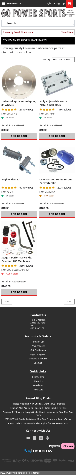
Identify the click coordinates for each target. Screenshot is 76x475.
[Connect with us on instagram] (41, 438)
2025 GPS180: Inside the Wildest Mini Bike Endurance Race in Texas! (38, 419)
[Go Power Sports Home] (38, 13)
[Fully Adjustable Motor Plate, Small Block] (57, 82)
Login (48, 3)
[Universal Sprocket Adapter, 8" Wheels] (19, 82)
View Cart (38, 389)
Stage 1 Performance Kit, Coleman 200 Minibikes (16, 259)
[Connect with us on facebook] (34, 438)
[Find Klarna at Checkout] (38, 446)
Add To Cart (19, 136)
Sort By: (47, 59)
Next (69, 301)
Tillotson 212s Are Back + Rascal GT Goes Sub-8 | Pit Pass (38, 407)
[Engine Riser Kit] (19, 160)
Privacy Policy (38, 345)
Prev (6, 301)
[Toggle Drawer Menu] (3, 3)
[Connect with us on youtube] (28, 438)
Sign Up (60, 3)
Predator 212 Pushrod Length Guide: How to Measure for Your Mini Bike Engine (38, 414)
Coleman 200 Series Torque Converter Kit (55, 181)
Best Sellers (38, 376)
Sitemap (38, 362)
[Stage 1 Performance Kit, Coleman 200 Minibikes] (19, 238)
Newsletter (38, 385)
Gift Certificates (38, 350)
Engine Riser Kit (11, 179)
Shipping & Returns (38, 358)
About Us (38, 381)
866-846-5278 (14, 3)
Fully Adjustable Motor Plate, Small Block (53, 103)
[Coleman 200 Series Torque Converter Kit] (57, 160)
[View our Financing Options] (38, 451)
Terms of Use (38, 341)
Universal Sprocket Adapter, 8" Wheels (18, 103)
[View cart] (69, 3)
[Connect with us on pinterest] (47, 438)
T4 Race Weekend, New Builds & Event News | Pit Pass (38, 403)
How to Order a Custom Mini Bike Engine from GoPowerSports (38, 423)
